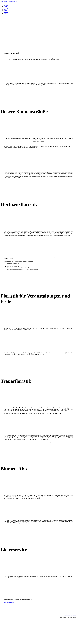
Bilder (5, 10)
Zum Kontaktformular (9, 602)
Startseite (6, 5)
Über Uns (6, 6)
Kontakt (5, 13)
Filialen (5, 9)
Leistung (6, 8)
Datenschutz (67, 615)
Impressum (73, 615)
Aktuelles (6, 12)
